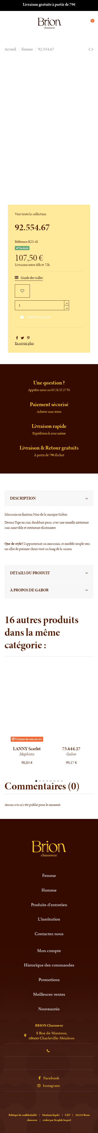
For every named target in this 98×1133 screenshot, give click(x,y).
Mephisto (26, 754)
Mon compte (49, 950)
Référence (21, 241)
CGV (67, 1115)
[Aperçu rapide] (30, 741)
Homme (49, 890)
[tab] (49, 498)
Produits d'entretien (49, 904)
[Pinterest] (28, 338)
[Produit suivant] (92, 49)
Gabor (71, 754)
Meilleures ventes (49, 994)
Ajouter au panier (38, 316)
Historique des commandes (49, 965)
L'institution (49, 919)
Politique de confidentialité (23, 1115)
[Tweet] (22, 338)
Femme (49, 875)
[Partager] (17, 338)
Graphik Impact (62, 1120)
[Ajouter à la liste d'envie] (22, 291)
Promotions (49, 979)
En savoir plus (24, 343)
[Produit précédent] (89, 49)
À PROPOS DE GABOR (29, 590)
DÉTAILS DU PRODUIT (30, 573)
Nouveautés (49, 1008)
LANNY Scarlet (27, 749)
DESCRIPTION (23, 498)
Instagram (51, 1085)
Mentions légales (51, 1115)
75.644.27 (71, 749)
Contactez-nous (49, 933)
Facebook (51, 1077)
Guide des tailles (31, 277)
